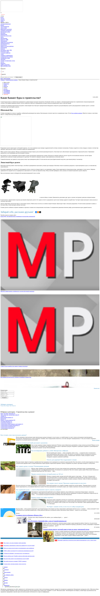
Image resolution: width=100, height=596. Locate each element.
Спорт (2, 54)
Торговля (3, 59)
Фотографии (7, 93)
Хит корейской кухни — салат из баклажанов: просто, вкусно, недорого (38, 489)
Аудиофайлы (7, 91)
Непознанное (4, 38)
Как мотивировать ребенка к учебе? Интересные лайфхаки (49, 450)
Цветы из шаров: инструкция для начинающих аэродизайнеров (19, 548)
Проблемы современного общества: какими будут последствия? (19, 545)
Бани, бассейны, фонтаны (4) (8, 413)
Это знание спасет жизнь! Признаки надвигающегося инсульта (66, 483)
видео (2, 17)
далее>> (66, 517)
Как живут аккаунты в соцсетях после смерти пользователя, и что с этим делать (77, 540)
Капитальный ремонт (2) (7, 417)
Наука (2, 37)
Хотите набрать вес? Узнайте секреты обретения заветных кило (19, 556)
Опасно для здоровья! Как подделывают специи (62, 460)
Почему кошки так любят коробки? (42, 497)
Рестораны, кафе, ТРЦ (6, 50)
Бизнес (2, 25)
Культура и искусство (6, 35)
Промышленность (5, 43)
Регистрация (7, 78)
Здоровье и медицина (6, 30)
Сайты (5, 85)
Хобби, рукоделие (5, 64)
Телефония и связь (5, 58)
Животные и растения (6, 29)
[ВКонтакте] (36, 212)
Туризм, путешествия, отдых (8, 60)
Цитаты (5, 89)
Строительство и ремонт (7, 56)
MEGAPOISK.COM (6, 66)
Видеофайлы (7, 90)
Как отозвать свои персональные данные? (14, 435)
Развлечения (4, 47)
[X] (40, 212)
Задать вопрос (7, 572)
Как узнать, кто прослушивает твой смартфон (15, 542)
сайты (2, 21)
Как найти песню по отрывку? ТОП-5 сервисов (15, 561)
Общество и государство (7, 42)
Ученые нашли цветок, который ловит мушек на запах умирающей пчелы (66, 529)
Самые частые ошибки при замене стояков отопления (14, 366)
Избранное (6, 83)
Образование (4, 41)
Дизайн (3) (3, 416)
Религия (3, 48)
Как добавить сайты (9, 574)
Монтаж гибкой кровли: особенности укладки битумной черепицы (17, 291)
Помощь (6, 580)
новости (3, 20)
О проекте (6, 569)
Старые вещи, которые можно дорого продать (15, 563)
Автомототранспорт (6, 24)
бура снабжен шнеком (76, 113)
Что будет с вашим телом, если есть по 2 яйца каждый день (65, 506)
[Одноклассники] (38, 212)
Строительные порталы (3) (7, 428)
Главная (5, 567)
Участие (6, 577)
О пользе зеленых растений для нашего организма (31, 443)
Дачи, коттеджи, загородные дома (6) (10, 414)
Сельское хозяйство (5, 52)
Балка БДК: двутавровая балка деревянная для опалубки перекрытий (18, 216)
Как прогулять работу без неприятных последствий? (16, 558)
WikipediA (3, 68)
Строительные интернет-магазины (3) (10, 425)
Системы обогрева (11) (6, 421)
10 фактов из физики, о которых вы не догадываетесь (16, 553)
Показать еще (96, 388)
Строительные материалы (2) (8, 426)
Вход (2, 78)
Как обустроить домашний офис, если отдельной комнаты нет (47, 521)
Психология (4, 45)
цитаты (2, 18)
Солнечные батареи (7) (6, 422)
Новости (6, 86)
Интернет (3, 33)
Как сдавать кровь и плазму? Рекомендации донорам (32, 466)
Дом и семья (4, 27)
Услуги (2, 62)
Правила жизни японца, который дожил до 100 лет (47, 474)
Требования (6, 585)
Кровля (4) (3, 418)
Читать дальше (95, 440)
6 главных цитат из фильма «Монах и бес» (29, 515)
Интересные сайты (5, 31)
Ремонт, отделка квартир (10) (8, 420)
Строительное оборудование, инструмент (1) (12, 424)
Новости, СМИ (4, 39)
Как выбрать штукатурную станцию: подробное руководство (16, 377)
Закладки (6, 94)
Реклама (6, 582)
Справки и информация (7, 55)
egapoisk (3, 74)
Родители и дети (5, 51)
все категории (4, 429)
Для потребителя (5, 26)
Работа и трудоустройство (7, 46)
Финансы (3, 63)
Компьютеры (4, 34)
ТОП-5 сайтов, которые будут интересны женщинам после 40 (18, 550)
